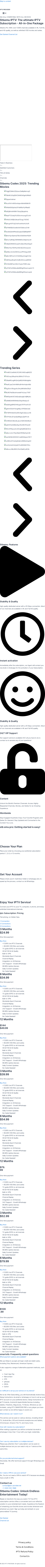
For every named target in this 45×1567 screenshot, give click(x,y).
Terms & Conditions (24, 1547)
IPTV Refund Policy (24, 1551)
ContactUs (25, 1556)
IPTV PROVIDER (5, 9)
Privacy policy (24, 1542)
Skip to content (5, 1)
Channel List (12, 34)
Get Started (4, 34)
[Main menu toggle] (4, 13)
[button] (22, 298)
